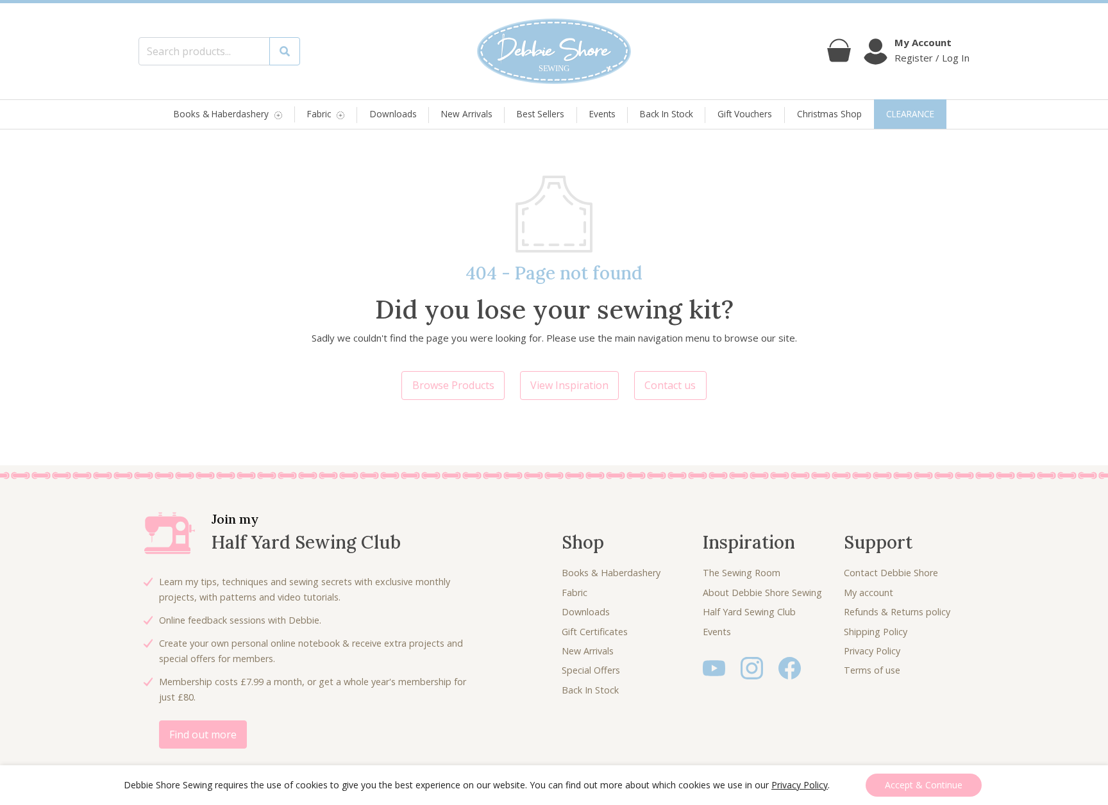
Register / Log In (932, 57)
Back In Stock (666, 114)
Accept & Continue (923, 785)
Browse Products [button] (453, 385)
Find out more (203, 734)
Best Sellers (540, 114)
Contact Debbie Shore (891, 573)
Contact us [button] (670, 385)
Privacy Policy (872, 651)
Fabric (319, 114)
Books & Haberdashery (221, 114)
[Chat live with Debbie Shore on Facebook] (789, 667)
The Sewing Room (741, 573)
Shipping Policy (875, 632)
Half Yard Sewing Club (749, 612)
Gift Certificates (595, 632)
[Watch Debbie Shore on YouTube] (714, 667)
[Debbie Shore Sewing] (554, 51)
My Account (923, 42)
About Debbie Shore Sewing (762, 592)
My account (868, 592)
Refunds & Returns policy (897, 612)
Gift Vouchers (745, 114)
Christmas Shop (829, 114)
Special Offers (591, 670)
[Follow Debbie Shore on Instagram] (752, 667)
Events (602, 114)
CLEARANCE (910, 114)
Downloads (393, 114)
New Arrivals (466, 114)
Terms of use (872, 670)
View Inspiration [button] (569, 385)
